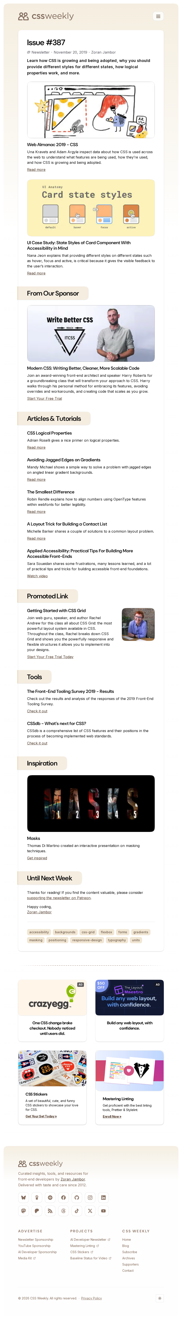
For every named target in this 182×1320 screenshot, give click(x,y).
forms (122, 932)
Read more (36, 169)
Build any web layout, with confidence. (129, 1025)
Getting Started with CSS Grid (56, 610)
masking (35, 940)
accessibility (39, 932)
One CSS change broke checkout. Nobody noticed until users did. (52, 1028)
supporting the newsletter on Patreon (59, 898)
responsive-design (87, 940)
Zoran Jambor (103, 52)
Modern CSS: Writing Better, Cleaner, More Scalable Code (83, 368)
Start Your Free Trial (44, 398)
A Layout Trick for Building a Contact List (67, 524)
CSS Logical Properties (49, 433)
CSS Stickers (36, 1094)
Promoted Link (47, 596)
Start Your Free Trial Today (50, 657)
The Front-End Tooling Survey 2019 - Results (70, 691)
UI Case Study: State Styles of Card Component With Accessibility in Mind (79, 245)
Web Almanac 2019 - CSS (52, 144)
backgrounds (65, 932)
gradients (140, 932)
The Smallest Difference (50, 492)
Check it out (37, 711)
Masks (33, 838)
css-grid (88, 932)
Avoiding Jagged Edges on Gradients (64, 460)
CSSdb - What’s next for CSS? (56, 723)
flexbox (106, 932)
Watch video (37, 576)
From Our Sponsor (53, 293)
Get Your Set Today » (41, 1116)
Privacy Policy (91, 1298)
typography (117, 940)
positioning (57, 940)
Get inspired (37, 858)
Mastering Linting (118, 1099)
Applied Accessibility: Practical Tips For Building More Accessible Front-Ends (80, 553)
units (136, 940)
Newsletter (41, 52)
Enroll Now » (112, 1116)
